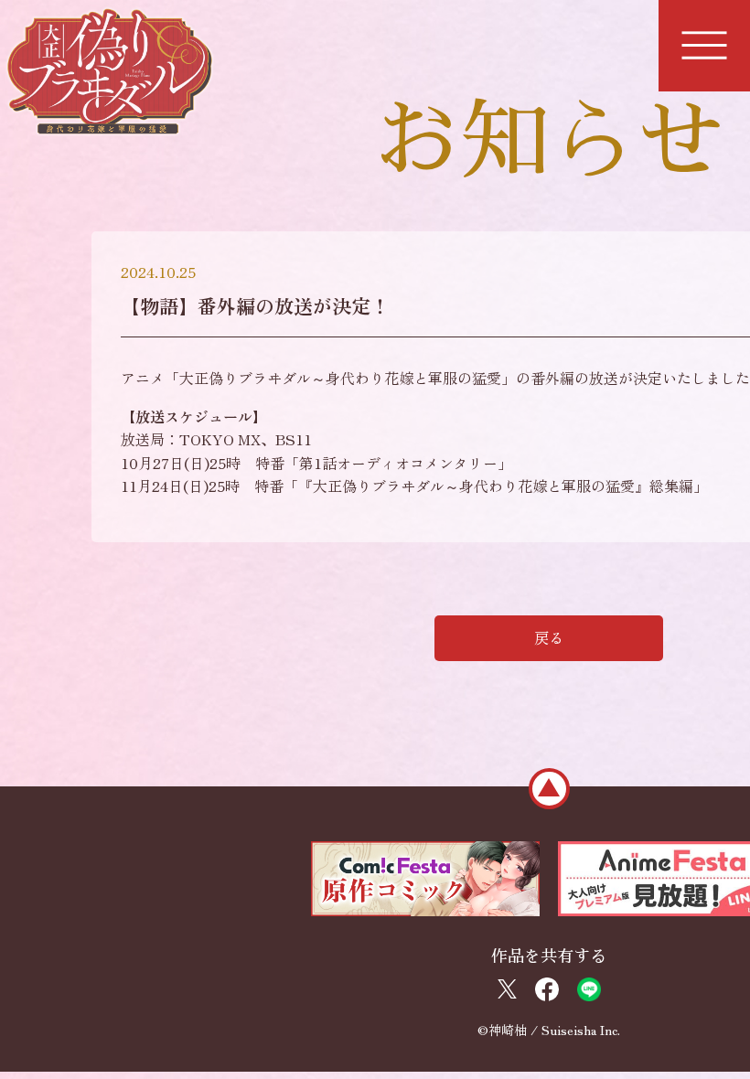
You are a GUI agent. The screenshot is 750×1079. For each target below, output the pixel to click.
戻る (548, 637)
